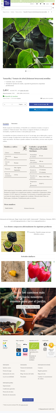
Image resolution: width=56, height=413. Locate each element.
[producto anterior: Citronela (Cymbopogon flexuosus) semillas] (48, 12)
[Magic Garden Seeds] (7, 4)
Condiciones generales (9, 389)
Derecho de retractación (9, 395)
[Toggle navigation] (2, 3)
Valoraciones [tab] (14, 123)
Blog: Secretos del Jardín (27, 374)
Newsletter (23, 376)
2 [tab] (27, 71)
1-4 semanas (42, 169)
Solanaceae (17, 152)
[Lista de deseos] (40, 3)
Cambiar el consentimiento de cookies (45, 377)
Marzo (41, 176)
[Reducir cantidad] (4, 104)
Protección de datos (8, 392)
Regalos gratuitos (42, 371)
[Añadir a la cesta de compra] (4, 17)
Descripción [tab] (6, 123)
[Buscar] (53, 7)
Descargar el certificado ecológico (32, 357)
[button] (37, 3)
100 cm (41, 161)
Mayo (48, 176)
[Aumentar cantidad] (25, 104)
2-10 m (16, 174)
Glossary (22, 371)
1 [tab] (25, 71)
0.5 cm (41, 155)
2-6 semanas (42, 172)
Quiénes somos (7, 368)
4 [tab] (30, 71)
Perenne (16, 163)
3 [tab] (28, 71)
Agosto (19, 167)
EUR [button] (31, 4)
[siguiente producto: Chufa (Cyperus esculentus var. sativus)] (51, 12)
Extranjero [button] (19, 98)
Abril (44, 176)
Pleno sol (41, 166)
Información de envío (8, 374)
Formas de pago (7, 371)
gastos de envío (24, 90)
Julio (15, 167)
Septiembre (17, 170)
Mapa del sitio (42, 374)
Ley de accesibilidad (8, 376)
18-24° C (41, 183)
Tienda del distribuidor (26, 368)
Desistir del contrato (28, 399)
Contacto (40, 368)
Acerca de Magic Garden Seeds (28, 307)
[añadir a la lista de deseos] (50, 20)
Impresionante (6, 386)
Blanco (16, 157)
